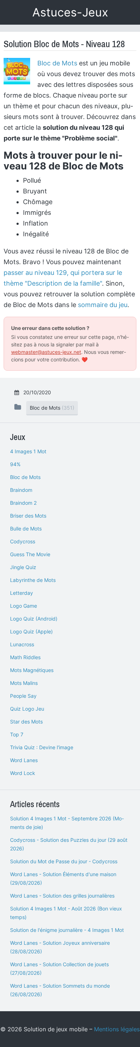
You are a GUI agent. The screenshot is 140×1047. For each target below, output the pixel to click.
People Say (23, 696)
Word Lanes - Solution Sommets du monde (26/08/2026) (60, 990)
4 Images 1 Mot (28, 451)
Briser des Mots (28, 516)
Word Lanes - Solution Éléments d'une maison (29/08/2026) (63, 878)
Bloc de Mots (57, 63)
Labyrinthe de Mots (33, 580)
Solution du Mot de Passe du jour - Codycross (63, 861)
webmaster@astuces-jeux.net (46, 352)
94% (15, 464)
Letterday (21, 593)
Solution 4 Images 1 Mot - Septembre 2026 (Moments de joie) (67, 822)
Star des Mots (26, 721)
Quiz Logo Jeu (27, 709)
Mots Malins (24, 683)
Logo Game (23, 606)
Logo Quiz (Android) (33, 619)
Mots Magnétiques (31, 670)
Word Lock (22, 773)
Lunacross (22, 644)
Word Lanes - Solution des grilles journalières (62, 896)
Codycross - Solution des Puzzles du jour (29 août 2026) (68, 844)
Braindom (21, 490)
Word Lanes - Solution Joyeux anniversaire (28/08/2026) (60, 947)
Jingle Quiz (23, 567)
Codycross (22, 541)
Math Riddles (25, 657)
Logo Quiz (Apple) (31, 631)
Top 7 (16, 734)
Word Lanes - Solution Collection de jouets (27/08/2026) (59, 968)
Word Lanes (24, 760)
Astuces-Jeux (70, 12)
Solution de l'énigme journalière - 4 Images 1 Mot (67, 930)
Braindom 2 (23, 503)
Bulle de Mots (26, 528)
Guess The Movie (30, 554)
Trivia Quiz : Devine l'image (41, 747)
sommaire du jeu (102, 304)
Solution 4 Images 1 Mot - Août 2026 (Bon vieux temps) (66, 912)
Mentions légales (117, 1029)
